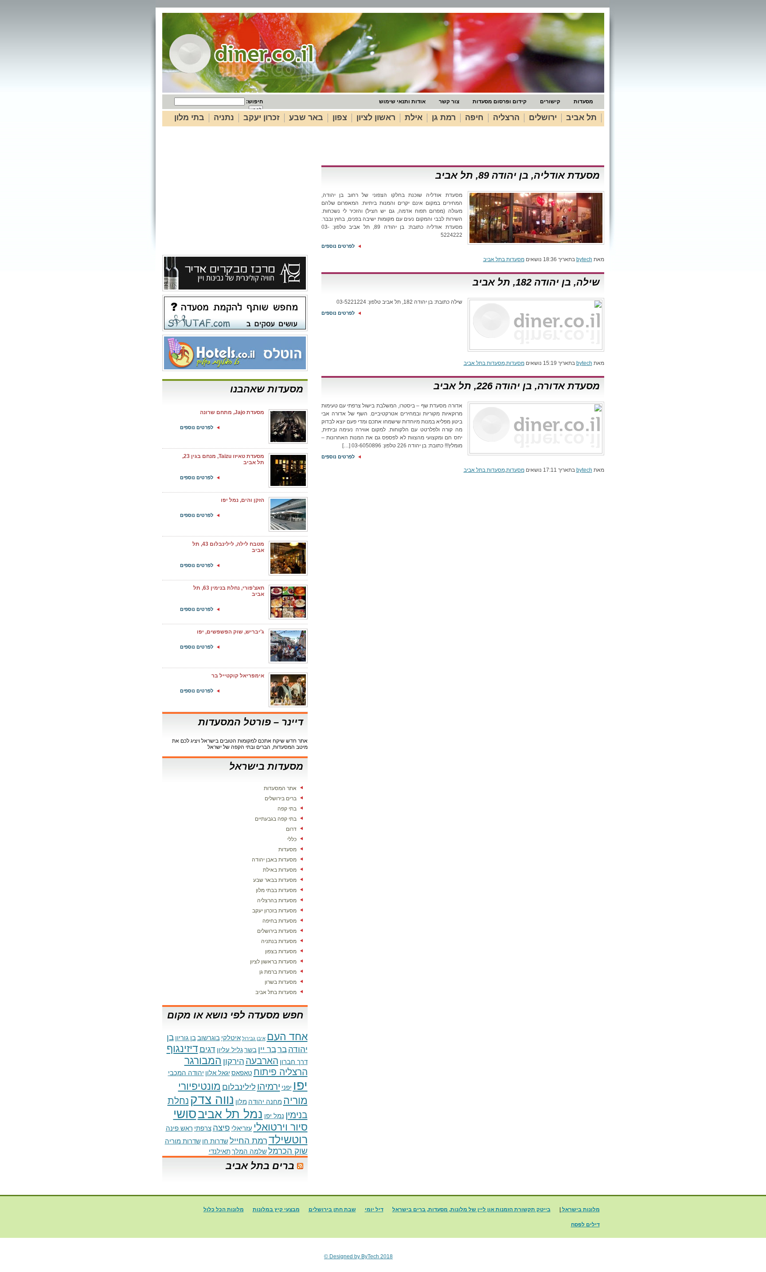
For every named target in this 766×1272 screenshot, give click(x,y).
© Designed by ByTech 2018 (358, 1256)
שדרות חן (215, 1141)
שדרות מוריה (183, 1141)
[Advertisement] (237, 195)
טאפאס (241, 1072)
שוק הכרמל (288, 1150)
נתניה (224, 118)
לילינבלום (239, 1087)
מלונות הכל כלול (223, 1209)
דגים (207, 1049)
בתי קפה (287, 809)
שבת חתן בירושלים (332, 1209)
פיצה (221, 1127)
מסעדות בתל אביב (503, 259)
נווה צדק (212, 1100)
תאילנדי (220, 1151)
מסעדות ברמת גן (278, 972)
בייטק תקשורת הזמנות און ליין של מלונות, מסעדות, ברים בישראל (471, 1209)
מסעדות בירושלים (277, 931)
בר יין (267, 1049)
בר (282, 1049)
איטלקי (231, 1037)
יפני (286, 1087)
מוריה (295, 1100)
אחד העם (287, 1036)
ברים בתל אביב (260, 1165)
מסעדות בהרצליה (277, 900)
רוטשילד (288, 1139)
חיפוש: (254, 101)
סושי (184, 1114)
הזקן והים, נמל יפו (242, 500)
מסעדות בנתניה (279, 941)
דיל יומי (374, 1209)
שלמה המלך (249, 1151)
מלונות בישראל (580, 1209)
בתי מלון (189, 118)
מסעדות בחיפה (279, 921)
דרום (291, 829)
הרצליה (506, 118)
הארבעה (262, 1061)
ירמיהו (268, 1086)
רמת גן (444, 118)
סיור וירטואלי (281, 1127)
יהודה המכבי (186, 1072)
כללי (292, 839)
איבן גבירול (254, 1038)
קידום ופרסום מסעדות (500, 101)
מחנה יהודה (265, 1101)
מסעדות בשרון (281, 982)
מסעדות (583, 101)
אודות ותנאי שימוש (402, 101)
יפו (300, 1085)
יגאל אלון (217, 1072)
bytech (584, 259)
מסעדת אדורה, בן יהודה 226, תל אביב (517, 385)
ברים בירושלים (281, 798)
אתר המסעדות (280, 788)
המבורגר (203, 1060)
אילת (413, 118)
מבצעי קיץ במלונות (276, 1209)
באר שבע (306, 118)
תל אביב (581, 118)
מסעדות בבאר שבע (275, 880)
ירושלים (543, 118)
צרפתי (202, 1128)
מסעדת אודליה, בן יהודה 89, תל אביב (517, 175)
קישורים (550, 101)
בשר (250, 1049)
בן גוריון (185, 1037)
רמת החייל (248, 1140)
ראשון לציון (375, 118)
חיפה (474, 118)
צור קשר (449, 101)
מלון (241, 1101)
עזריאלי (241, 1128)
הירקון (233, 1061)
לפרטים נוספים (338, 246)
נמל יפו (274, 1115)
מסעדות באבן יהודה (274, 860)
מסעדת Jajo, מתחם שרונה (232, 412)
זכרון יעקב (261, 118)
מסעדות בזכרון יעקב (274, 911)
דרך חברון (294, 1061)
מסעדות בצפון (281, 951)
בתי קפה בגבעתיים (276, 819)
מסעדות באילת (280, 870)
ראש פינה (179, 1128)
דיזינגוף (182, 1048)
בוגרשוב (208, 1037)
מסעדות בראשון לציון (273, 962)
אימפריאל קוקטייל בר (237, 676)
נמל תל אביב (230, 1114)
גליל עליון (230, 1049)
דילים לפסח (585, 1224)
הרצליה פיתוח (281, 1072)
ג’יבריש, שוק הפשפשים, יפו (230, 632)
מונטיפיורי (199, 1086)
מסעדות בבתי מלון (276, 890)
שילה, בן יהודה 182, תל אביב (536, 282)
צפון (339, 118)
